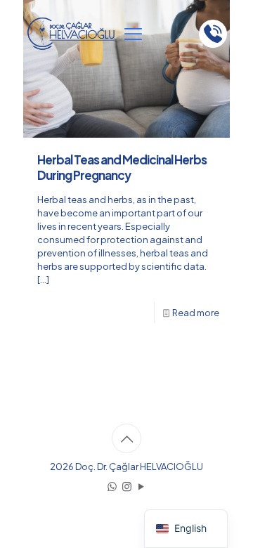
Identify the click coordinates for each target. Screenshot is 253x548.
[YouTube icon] (141, 485)
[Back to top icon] (126, 438)
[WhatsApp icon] (112, 485)
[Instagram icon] (127, 485)
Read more (195, 312)
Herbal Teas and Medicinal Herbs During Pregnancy (122, 167)
